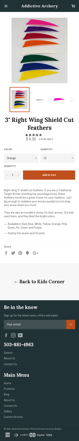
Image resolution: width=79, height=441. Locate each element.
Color (8, 149)
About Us (9, 358)
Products (9, 388)
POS (32, 429)
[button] (33, 135)
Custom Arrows (13, 416)
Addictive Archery (39, 5)
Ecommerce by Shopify (50, 429)
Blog (6, 394)
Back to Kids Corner (41, 282)
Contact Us (10, 364)
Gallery (8, 411)
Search (8, 352)
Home (7, 383)
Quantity (46, 149)
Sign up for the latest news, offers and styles (31, 315)
